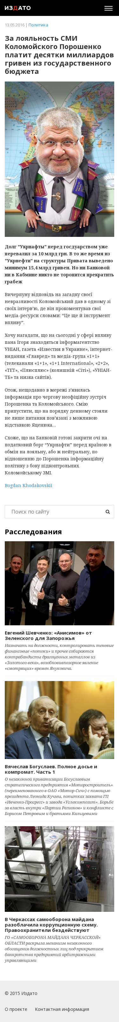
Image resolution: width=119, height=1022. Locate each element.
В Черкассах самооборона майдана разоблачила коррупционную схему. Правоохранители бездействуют (51, 924)
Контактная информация (62, 1009)
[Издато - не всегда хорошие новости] (18, 8)
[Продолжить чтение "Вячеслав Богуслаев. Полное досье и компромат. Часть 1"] (59, 720)
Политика (38, 25)
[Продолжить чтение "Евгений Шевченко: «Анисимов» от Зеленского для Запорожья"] (59, 583)
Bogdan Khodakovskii (28, 485)
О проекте (16, 1009)
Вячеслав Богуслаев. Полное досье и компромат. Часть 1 (51, 769)
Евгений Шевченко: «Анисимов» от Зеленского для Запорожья (48, 635)
